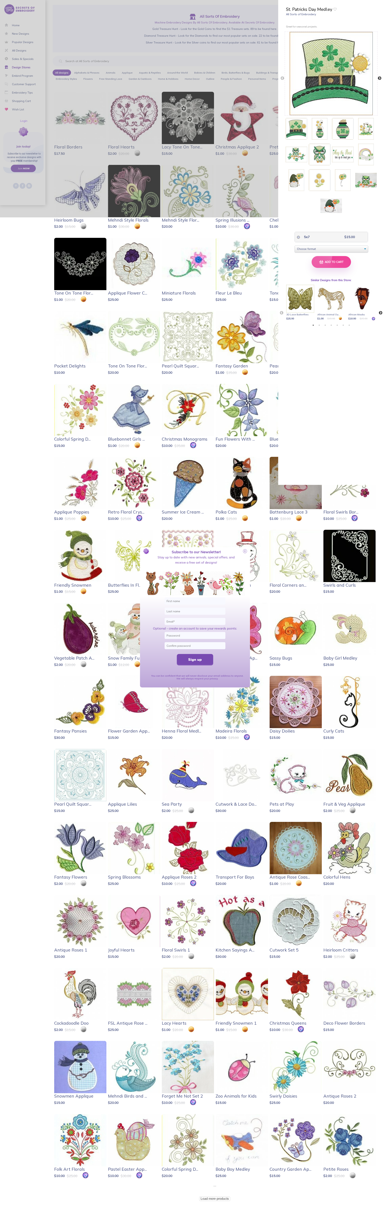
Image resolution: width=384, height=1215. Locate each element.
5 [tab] (337, 325)
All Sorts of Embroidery (301, 14)
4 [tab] (331, 325)
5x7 (306, 237)
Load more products (215, 1198)
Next (380, 78)
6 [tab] (343, 325)
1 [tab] (313, 325)
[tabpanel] (301, 303)
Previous (282, 78)
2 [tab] (319, 325)
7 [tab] (349, 325)
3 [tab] (325, 325)
